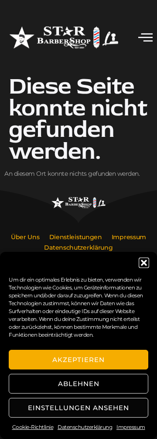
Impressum (130, 427)
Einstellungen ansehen (78, 408)
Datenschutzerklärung (85, 427)
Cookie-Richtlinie (33, 427)
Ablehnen (78, 384)
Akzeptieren (78, 359)
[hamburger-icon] (145, 38)
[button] (144, 262)
